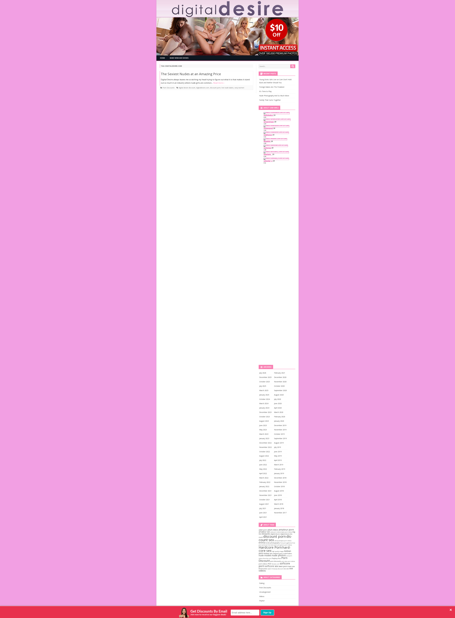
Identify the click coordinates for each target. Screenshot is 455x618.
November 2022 (265, 447)
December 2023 (265, 412)
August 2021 (264, 504)
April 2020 (278, 408)
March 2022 (263, 478)
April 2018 (278, 499)
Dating (261, 583)
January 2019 (279, 473)
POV (269, 564)
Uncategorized (264, 592)
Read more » (218, 83)
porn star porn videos (288, 561)
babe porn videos (286, 532)
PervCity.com (267, 558)
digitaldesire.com (202, 88)
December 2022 (265, 443)
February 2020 (279, 416)
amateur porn (286, 529)
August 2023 (264, 421)
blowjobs (266, 534)
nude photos (279, 555)
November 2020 (280, 381)
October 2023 (264, 416)
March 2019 (278, 465)
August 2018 (279, 491)
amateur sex (264, 531)
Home (162, 58)
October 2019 (279, 434)
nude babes (287, 553)
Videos (261, 596)
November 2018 (280, 482)
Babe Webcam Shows (179, 58)
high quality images (278, 551)
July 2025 (262, 386)
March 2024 (263, 403)
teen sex (291, 566)
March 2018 (278, 504)
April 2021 (263, 517)
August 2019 (279, 443)
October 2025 (264, 381)
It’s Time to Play (265, 91)
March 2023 (263, 434)
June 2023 (263, 425)
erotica (262, 542)
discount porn (215, 88)
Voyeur (262, 601)
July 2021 (262, 508)
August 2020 (279, 395)
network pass (278, 553)
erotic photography (273, 543)
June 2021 (263, 513)
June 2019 (278, 451)
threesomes (263, 569)
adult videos (272, 529)
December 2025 (265, 377)
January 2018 (279, 508)
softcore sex (271, 566)
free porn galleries (286, 543)
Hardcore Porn (270, 547)
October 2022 (264, 451)
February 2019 (279, 469)
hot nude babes (228, 88)
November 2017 (280, 513)
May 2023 (263, 430)
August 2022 (264, 456)
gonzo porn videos (286, 545)
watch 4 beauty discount (275, 569)
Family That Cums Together (270, 100)
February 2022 (264, 482)
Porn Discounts (169, 88)
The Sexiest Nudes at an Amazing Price (191, 74)
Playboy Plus (276, 558)
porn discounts (275, 561)
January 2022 (264, 486)
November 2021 (265, 495)
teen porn (283, 566)
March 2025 (263, 390)
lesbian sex (268, 553)
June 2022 (263, 465)
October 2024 (264, 399)
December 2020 (280, 377)
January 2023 (264, 438)
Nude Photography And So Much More (274, 96)
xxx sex (286, 569)
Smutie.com (275, 564)
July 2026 (262, 373)
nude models (265, 555)
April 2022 (263, 473)
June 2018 (278, 495)
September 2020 (280, 390)
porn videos (263, 564)
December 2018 (280, 478)
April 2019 (278, 460)
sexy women (239, 88)
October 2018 (279, 486)
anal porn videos (276, 532)
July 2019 (277, 447)
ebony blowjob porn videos (282, 541)
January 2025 (264, 395)
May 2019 (278, 456)
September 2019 (280, 438)
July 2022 (262, 460)
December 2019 (280, 425)
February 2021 (279, 373)
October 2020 (279, 386)
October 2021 (264, 499)
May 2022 (263, 469)
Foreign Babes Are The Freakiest (271, 87)
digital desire (275, 534)
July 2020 (277, 399)
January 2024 (264, 408)
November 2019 (280, 430)
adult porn (263, 530)
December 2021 (265, 491)
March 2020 (278, 412)
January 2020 (279, 421)
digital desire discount (187, 88)
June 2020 (278, 403)
